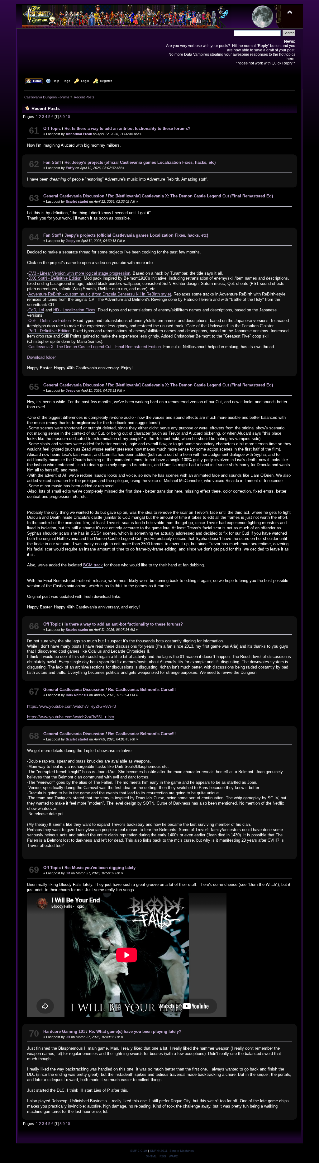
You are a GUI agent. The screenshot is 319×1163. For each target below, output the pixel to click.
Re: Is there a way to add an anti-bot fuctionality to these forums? (127, 128)
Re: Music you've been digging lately (100, 867)
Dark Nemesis (77, 695)
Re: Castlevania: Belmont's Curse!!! (142, 689)
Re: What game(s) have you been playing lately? (135, 1031)
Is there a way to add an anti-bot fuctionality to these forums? (123, 624)
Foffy (70, 168)
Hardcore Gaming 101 (64, 1031)
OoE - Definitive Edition (49, 320)
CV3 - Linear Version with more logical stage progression (79, 273)
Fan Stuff (52, 162)
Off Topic (52, 128)
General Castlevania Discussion (73, 196)
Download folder (41, 357)
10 (68, 117)
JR (68, 873)
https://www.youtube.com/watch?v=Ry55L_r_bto (70, 717)
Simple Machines (181, 1150)
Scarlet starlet (77, 201)
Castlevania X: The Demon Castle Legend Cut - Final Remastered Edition (94, 346)
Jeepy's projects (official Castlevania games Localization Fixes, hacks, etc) (136, 235)
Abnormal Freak (79, 134)
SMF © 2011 (159, 1150)
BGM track (93, 565)
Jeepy (70, 241)
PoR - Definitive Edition (49, 331)
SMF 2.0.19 (138, 1150)
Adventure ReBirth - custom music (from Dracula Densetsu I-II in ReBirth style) (99, 294)
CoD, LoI (36, 310)
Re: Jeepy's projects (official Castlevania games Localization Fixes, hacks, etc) (140, 162)
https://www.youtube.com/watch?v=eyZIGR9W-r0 (71, 706)
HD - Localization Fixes (74, 310)
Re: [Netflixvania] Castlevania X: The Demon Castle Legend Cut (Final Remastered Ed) (190, 196)
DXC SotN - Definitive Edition (54, 278)
